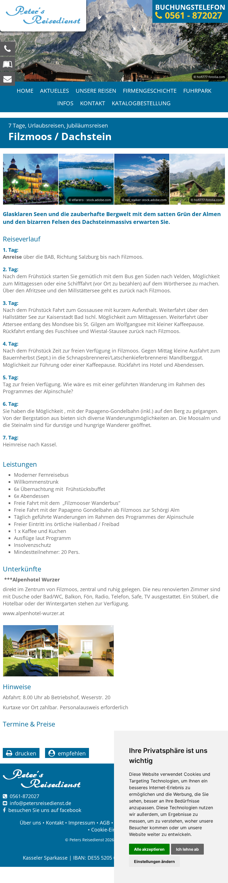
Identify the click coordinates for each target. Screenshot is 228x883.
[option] (114, 41)
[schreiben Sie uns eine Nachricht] (7, 79)
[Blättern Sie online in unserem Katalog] (7, 64)
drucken (25, 753)
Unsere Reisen (96, 90)
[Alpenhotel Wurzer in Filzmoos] (30, 650)
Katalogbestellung (141, 103)
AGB (105, 822)
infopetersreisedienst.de (40, 803)
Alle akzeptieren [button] (149, 849)
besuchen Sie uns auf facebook (43, 810)
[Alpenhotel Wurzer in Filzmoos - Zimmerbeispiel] (86, 650)
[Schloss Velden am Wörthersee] (30, 179)
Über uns (30, 822)
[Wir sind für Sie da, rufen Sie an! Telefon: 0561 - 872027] (7, 49)
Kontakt (92, 103)
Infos (65, 103)
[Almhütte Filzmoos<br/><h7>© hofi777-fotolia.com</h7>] (197, 179)
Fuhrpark (197, 90)
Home (25, 90)
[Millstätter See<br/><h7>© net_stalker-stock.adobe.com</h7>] (141, 179)
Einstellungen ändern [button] (154, 861)
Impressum (81, 822)
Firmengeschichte (150, 90)
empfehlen (72, 753)
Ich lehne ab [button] (187, 849)
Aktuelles (54, 90)
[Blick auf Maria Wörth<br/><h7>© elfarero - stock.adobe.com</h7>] (86, 179)
